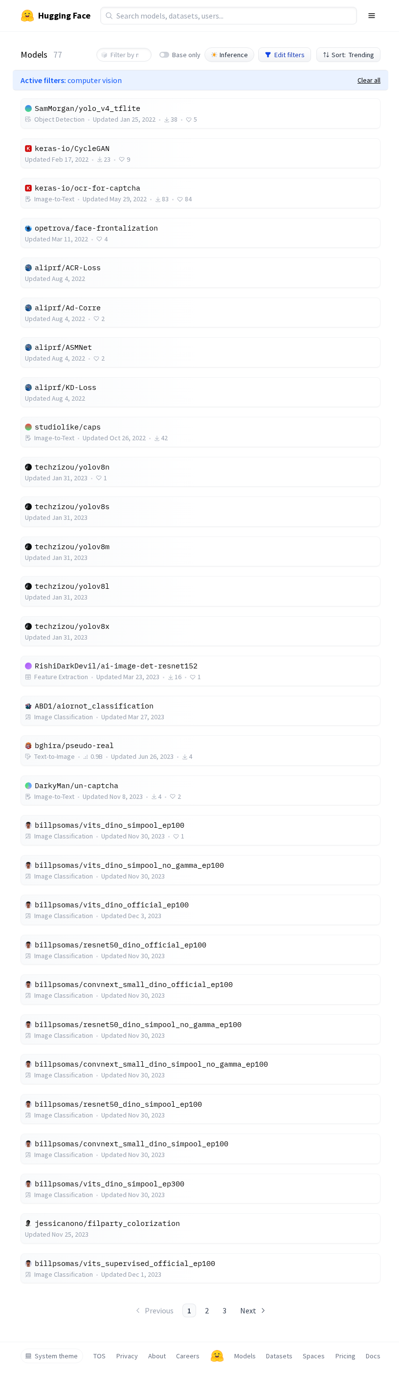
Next (248, 1310)
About (157, 1356)
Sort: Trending (353, 54)
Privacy (127, 1356)
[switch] (164, 55)
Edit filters (289, 54)
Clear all (368, 80)
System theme (56, 1356)
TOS (99, 1356)
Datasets (279, 1356)
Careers (188, 1356)
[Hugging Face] (217, 1356)
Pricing (345, 1356)
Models (245, 1356)
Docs (373, 1356)
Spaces (314, 1356)
